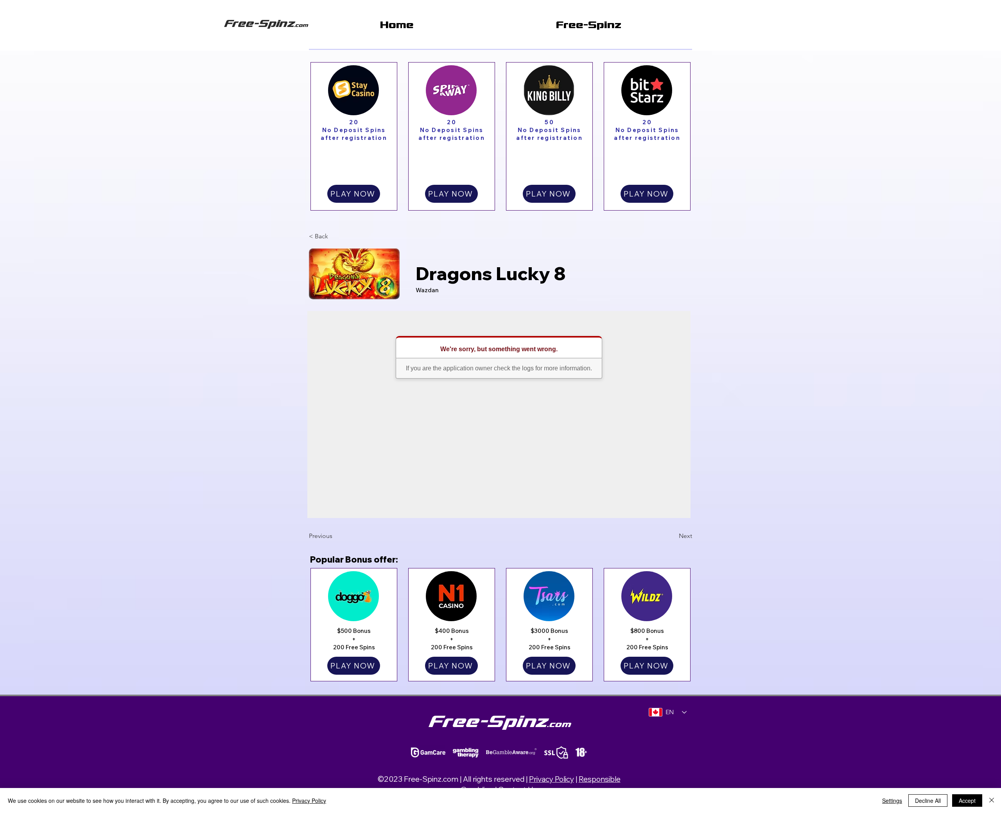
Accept (967, 800)
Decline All (928, 800)
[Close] (991, 800)
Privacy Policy (551, 779)
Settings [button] (892, 800)
